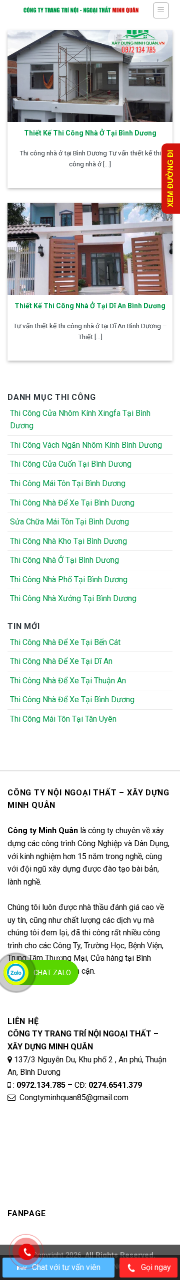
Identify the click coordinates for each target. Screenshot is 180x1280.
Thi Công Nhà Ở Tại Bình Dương (64, 560)
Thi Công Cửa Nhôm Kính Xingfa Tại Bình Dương (80, 419)
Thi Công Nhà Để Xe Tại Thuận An (68, 680)
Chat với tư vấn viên (66, 1267)
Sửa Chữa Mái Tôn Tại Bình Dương (69, 521)
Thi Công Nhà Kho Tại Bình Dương (68, 541)
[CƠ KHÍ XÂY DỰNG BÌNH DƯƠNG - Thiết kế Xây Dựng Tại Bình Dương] (81, 9)
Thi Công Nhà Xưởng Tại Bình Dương (73, 598)
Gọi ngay (156, 1267)
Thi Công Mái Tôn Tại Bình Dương (68, 483)
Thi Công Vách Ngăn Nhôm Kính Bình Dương (86, 445)
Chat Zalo (52, 973)
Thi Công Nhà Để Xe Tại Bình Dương (72, 503)
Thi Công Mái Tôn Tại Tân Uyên (63, 719)
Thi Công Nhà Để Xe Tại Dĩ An (61, 661)
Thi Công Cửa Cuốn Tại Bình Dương (71, 464)
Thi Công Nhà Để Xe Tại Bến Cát (65, 642)
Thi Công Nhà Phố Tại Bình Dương (69, 579)
